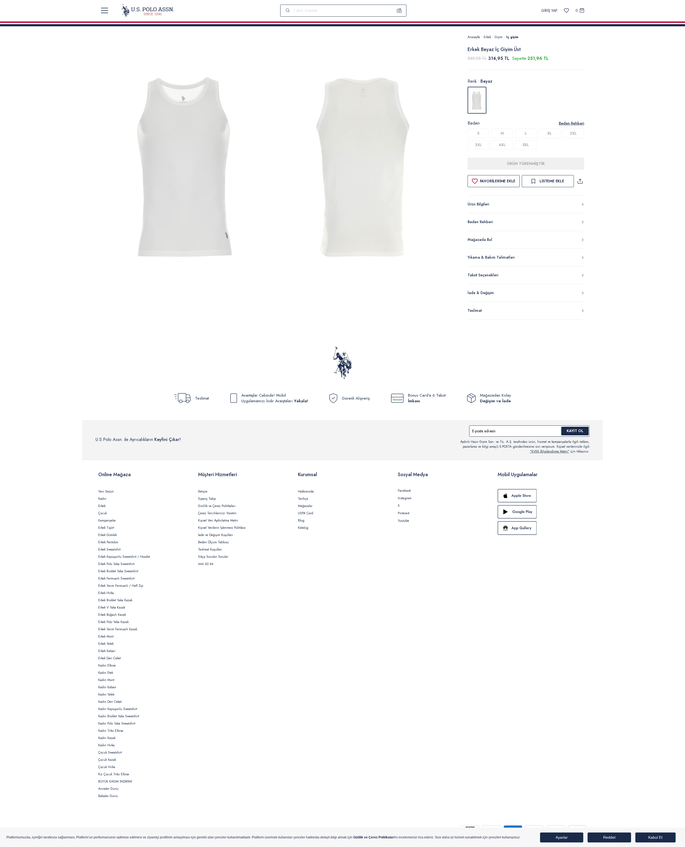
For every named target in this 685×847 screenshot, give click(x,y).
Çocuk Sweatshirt (110, 752)
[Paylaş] (580, 181)
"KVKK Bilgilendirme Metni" (549, 451)
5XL (525, 144)
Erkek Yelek (106, 643)
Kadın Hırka (106, 745)
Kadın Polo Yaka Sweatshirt (116, 723)
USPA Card (305, 513)
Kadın (102, 498)
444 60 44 (205, 564)
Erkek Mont (106, 636)
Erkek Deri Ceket (109, 658)
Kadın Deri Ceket (110, 701)
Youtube (403, 520)
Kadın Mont (106, 680)
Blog (301, 520)
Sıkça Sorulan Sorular (213, 556)
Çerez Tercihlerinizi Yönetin (217, 513)
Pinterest (403, 513)
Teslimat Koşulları (210, 549)
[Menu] (104, 10)
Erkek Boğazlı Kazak (112, 614)
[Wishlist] (566, 10)
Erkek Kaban (106, 651)
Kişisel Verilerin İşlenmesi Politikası (222, 527)
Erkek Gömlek (107, 535)
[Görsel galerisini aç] (188, 166)
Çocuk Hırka (106, 767)
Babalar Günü (108, 796)
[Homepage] (148, 10)
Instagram (404, 498)
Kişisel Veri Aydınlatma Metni (218, 520)
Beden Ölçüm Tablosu (213, 542)
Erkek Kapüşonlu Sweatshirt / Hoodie (124, 556)
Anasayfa (474, 37)
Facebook (404, 490)
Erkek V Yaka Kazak (111, 607)
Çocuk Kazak (107, 759)
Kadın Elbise (107, 665)
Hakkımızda (306, 491)
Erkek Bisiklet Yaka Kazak (115, 600)
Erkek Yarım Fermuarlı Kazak (117, 629)
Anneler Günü (108, 788)
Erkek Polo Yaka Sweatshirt (116, 564)
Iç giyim (512, 37)
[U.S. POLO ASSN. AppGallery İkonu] (542, 528)
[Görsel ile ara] (399, 10)
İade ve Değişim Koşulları (215, 535)
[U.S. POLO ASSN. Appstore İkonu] (542, 495)
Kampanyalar (107, 520)
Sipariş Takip (207, 498)
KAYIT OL (575, 430)
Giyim (498, 37)
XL (549, 133)
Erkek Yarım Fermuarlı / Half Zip (120, 585)
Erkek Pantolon (108, 542)
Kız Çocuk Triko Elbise (113, 774)
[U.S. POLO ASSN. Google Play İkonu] (542, 512)
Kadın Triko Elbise (110, 730)
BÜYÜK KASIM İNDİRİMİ (115, 781)
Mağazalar (305, 506)
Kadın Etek (105, 672)
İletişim (202, 491)
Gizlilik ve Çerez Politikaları (216, 506)
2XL (573, 133)
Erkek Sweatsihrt (109, 549)
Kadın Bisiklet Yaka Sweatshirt (118, 716)
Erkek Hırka (106, 593)
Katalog (303, 527)
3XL (478, 144)
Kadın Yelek (106, 694)
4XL (502, 144)
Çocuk (102, 513)
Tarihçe (303, 498)
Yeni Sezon (106, 491)
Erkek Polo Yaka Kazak (113, 622)
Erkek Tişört (106, 527)
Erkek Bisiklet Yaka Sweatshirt (118, 571)
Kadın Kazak (106, 738)
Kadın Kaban (107, 687)
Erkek (487, 37)
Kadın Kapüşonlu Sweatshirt (117, 709)
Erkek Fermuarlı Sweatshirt (116, 578)
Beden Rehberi (571, 123)
